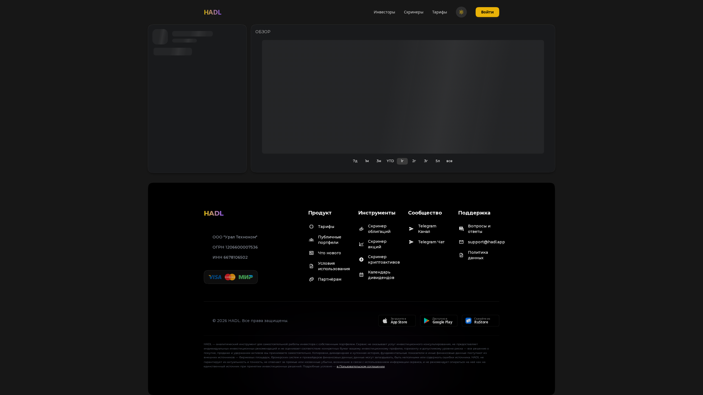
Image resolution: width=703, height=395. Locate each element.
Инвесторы (384, 12)
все (450, 161)
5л (438, 161)
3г (426, 161)
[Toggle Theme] (461, 12)
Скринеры (413, 12)
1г (402, 161)
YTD (390, 161)
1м (367, 161)
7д (355, 161)
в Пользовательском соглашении (361, 366)
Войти (487, 12)
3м (378, 161)
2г (414, 161)
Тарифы (439, 12)
